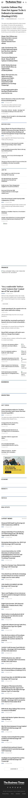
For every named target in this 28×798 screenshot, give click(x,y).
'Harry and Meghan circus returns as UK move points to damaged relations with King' (13, 594)
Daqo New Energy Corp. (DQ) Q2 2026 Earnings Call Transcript (13, 566)
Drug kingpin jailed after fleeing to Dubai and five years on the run (9, 91)
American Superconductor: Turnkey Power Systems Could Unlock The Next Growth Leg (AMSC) (13, 411)
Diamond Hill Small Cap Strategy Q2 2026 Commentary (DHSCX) (13, 524)
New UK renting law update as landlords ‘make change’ (9, 352)
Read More (5, 303)
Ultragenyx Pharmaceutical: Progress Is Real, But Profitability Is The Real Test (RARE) (13, 162)
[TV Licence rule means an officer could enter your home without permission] (24, 346)
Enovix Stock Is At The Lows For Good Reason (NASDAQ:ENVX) (12, 99)
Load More (13, 768)
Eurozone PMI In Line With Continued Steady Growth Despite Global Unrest (9, 192)
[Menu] (2, 2)
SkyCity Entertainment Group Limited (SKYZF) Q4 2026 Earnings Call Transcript (13, 728)
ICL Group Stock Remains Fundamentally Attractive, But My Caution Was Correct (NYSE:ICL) (9, 445)
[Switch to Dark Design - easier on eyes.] (26, 2)
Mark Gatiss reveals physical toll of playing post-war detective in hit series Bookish (12, 615)
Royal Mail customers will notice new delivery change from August (12, 333)
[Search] (23, 2)
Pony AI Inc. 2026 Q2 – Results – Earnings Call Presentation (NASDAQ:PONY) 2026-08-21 (13, 110)
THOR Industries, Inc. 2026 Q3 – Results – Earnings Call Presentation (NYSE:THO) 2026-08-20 (13, 659)
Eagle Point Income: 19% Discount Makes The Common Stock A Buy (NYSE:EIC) (12, 605)
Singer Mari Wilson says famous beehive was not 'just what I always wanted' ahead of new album (9, 40)
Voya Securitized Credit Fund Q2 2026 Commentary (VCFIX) (13, 199)
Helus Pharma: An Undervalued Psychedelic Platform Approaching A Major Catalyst (12, 144)
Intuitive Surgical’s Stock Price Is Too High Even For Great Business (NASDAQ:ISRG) (10, 431)
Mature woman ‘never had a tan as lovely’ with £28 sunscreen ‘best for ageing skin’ (10, 366)
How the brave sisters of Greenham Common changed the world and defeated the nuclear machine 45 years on (12, 637)
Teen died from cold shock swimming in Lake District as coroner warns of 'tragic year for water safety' (13, 575)
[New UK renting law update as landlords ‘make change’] (24, 352)
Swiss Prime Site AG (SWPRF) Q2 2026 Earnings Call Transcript (13, 678)
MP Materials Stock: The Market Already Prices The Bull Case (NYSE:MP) (9, 180)
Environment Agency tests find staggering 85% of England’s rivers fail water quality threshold (10, 373)
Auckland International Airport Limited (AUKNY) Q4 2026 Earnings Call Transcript (12, 749)
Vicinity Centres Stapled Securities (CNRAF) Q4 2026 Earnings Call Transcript (12, 738)
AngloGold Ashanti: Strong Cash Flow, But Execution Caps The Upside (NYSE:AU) (13, 626)
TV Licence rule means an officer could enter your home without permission (9, 346)
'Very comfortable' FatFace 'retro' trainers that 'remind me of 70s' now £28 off (12, 288)
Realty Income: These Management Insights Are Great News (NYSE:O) (10, 186)
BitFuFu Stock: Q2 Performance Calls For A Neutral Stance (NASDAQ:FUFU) (13, 669)
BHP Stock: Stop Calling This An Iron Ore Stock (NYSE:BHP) (13, 709)
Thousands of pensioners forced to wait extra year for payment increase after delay (10, 359)
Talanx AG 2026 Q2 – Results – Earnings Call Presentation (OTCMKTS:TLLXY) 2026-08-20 (9, 452)
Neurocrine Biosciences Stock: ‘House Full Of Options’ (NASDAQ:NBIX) (9, 59)
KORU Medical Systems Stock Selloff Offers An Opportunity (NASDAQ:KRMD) (8, 67)
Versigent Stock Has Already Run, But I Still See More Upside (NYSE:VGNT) (9, 424)
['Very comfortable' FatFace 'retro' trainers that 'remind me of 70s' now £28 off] (14, 277)
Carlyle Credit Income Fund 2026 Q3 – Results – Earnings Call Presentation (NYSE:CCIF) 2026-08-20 (13, 649)
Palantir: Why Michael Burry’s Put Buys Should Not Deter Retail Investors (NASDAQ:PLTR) (13, 218)
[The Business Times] (13, 2)
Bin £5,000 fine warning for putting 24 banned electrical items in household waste (13, 322)
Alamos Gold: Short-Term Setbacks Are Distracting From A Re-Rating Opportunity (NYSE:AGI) (12, 533)
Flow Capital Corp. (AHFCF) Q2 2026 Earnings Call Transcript (10, 174)
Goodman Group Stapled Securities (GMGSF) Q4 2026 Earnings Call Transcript (12, 759)
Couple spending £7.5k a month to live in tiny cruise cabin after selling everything (13, 310)
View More (24, 518)
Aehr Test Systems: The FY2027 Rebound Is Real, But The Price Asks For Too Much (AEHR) (9, 50)
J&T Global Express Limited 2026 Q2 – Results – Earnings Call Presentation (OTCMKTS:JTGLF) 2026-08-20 (13, 700)
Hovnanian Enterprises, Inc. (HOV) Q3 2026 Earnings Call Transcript (13, 543)
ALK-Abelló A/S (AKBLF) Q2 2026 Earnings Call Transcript (12, 585)
